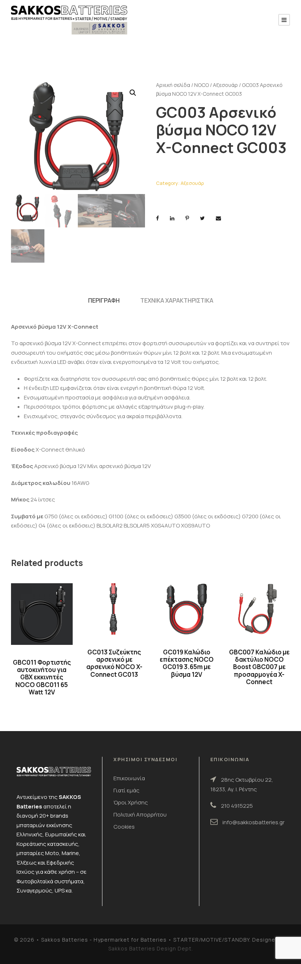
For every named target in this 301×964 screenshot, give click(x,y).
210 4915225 (237, 806)
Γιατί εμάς (126, 790)
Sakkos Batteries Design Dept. (150, 948)
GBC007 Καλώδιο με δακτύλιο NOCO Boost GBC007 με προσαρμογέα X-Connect (259, 667)
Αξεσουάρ (225, 84)
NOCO (201, 84)
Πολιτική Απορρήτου (140, 814)
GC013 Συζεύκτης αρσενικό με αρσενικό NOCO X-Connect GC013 (114, 663)
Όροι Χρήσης (130, 802)
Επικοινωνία (129, 778)
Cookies (124, 826)
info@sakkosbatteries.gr (253, 822)
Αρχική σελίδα (173, 84)
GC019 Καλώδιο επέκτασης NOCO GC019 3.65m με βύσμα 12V (187, 663)
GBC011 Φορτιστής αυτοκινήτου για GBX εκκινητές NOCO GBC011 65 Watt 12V (42, 677)
